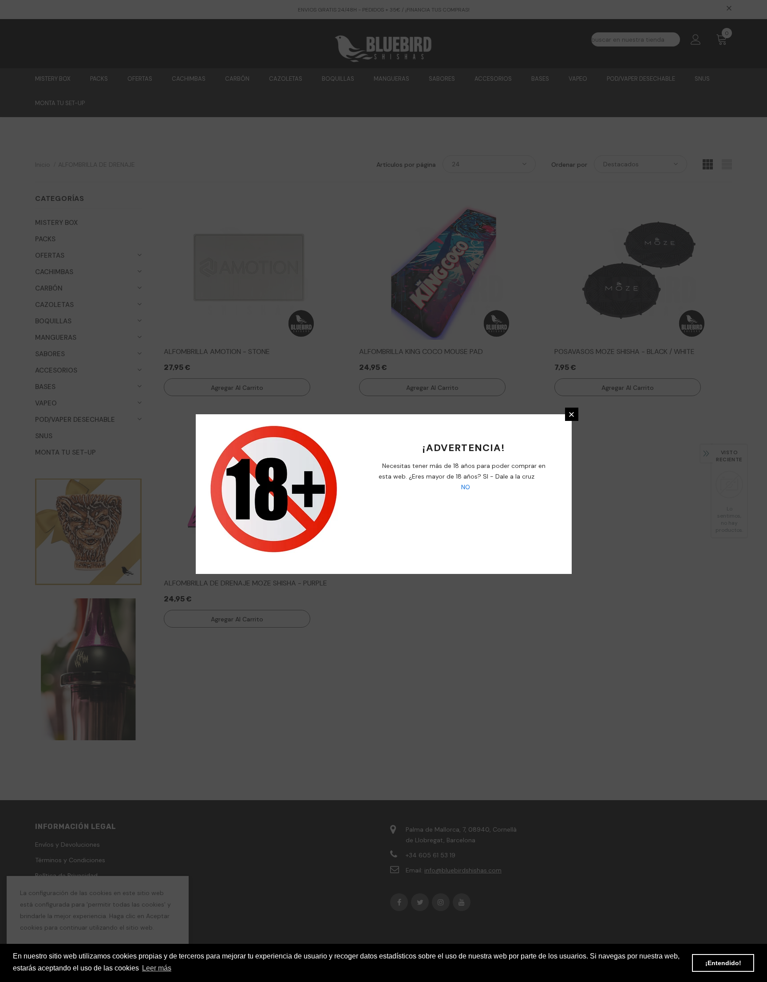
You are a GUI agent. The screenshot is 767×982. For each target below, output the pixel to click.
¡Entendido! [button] (723, 962)
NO (464, 487)
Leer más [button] (156, 968)
